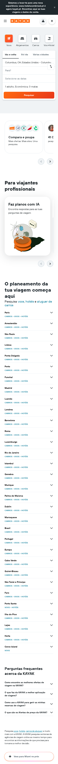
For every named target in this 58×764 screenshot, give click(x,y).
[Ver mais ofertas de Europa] (51, 550)
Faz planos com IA (23, 204)
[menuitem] (9, 40)
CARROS (8, 316)
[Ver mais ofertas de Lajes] (51, 625)
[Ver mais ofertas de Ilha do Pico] (51, 614)
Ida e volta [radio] (10, 54)
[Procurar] (22, 38)
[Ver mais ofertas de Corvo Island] (51, 647)
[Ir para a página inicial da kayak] (20, 21)
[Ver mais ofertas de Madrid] (51, 388)
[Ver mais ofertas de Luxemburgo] (51, 442)
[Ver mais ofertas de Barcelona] (51, 420)
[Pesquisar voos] (9, 38)
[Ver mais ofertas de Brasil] (51, 528)
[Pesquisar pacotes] (49, 38)
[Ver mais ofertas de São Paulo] (51, 334)
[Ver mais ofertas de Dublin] (51, 506)
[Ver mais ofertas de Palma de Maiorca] (51, 496)
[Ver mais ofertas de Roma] (51, 431)
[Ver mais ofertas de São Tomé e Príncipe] (51, 582)
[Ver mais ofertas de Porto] (51, 366)
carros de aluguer (34, 731)
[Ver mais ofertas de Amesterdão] (51, 323)
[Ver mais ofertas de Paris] (51, 312)
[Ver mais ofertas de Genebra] (51, 474)
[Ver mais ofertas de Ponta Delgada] (51, 356)
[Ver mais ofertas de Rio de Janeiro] (51, 453)
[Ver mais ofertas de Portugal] (51, 539)
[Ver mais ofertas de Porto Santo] (51, 603)
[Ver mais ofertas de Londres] (51, 409)
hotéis (30, 301)
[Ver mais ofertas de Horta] (51, 636)
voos (21, 301)
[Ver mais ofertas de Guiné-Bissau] (51, 571)
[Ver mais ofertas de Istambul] (51, 463)
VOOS (16, 316)
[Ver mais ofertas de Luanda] (51, 399)
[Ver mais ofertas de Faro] (51, 593)
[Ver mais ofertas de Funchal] (51, 377)
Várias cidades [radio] (41, 54)
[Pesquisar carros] (36, 38)
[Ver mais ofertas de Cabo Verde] (51, 560)
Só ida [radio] (24, 54)
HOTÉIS (24, 316)
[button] (54, 7)
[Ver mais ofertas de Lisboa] (51, 345)
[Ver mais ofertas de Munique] (51, 485)
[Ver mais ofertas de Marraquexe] (51, 517)
